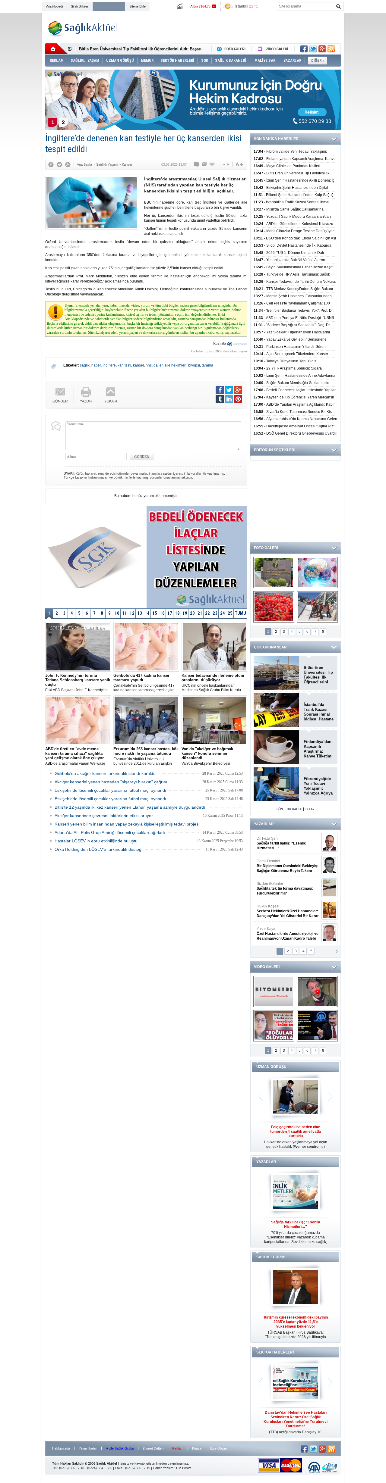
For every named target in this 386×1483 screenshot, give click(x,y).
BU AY (310, 809)
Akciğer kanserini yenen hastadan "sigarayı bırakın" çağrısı (111, 781)
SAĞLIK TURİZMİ (270, 1257)
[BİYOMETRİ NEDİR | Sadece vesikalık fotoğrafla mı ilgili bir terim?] (273, 991)
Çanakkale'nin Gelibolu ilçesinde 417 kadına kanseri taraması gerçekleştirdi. (144, 682)
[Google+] (68, 164)
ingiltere (109, 365)
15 (154, 613)
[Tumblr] (220, 399)
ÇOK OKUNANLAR (270, 647)
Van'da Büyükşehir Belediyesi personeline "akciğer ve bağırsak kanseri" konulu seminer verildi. (208, 756)
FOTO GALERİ (266, 548)
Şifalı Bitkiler (79, 6)
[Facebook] (51, 164)
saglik (85, 365)
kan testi (124, 365)
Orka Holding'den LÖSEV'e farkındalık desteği (98, 849)
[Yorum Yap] (196, 164)
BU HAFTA (294, 809)
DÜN (280, 809)
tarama (207, 365)
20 (192, 613)
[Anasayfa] (56, 48)
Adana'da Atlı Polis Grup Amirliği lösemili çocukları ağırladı (110, 832)
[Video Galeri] (273, 48)
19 (184, 613)
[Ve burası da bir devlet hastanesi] (273, 572)
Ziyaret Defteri (153, 1448)
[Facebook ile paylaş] (304, 48)
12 (132, 613)
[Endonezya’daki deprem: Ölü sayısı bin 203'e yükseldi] (317, 607)
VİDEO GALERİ (267, 967)
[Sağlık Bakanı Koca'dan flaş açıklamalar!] (317, 1025)
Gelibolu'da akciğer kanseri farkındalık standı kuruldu (105, 773)
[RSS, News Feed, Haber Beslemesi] (331, 48)
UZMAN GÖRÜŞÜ (271, 1067)
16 (162, 613)
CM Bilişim (183, 1468)
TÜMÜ (240, 613)
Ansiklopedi (54, 6)
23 (215, 613)
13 (139, 613)
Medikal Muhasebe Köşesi (287, 888)
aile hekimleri (175, 365)
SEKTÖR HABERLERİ (275, 1352)
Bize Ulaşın (218, 1448)
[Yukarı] (110, 395)
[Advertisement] (366, 106)
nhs (149, 365)
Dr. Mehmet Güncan (288, 843)
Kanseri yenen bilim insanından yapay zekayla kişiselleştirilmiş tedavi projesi (127, 824)
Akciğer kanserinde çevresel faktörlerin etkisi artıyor (104, 815)
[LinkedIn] (229, 399)
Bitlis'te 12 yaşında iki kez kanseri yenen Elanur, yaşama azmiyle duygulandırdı (130, 807)
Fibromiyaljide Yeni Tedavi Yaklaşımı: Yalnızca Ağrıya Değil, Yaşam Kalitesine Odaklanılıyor (318, 786)
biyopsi (194, 365)
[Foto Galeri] (232, 48)
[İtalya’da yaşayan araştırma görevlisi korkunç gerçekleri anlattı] (273, 1025)
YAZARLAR (264, 824)
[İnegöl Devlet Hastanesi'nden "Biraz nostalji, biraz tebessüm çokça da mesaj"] (317, 991)
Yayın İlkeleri (88, 1448)
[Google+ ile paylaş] (322, 48)
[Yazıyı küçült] (225, 164)
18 (177, 613)
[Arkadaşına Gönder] (204, 164)
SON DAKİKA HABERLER (276, 139)
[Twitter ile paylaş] (313, 48)
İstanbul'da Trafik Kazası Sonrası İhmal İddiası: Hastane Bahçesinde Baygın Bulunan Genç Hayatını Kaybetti (319, 712)
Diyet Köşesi (283, 908)
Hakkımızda (61, 1448)
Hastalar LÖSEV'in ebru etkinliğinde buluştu (96, 840)
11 (124, 613)
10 (117, 613)
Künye (196, 1448)
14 (147, 613)
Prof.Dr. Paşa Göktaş (281, 934)
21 (200, 613)
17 (169, 613)
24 (222, 613)
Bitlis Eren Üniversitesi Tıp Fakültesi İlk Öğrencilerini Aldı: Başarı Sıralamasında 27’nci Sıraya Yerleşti (318, 675)
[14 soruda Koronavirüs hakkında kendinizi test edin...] (317, 572)
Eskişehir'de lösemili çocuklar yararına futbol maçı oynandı (110, 790)
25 (230, 613)
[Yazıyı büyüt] (239, 164)
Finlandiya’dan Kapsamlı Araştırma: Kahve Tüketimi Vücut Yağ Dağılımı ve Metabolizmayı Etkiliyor (318, 749)
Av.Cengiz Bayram (283, 866)
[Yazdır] (212, 164)
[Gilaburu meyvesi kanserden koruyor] (273, 607)
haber (96, 365)
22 (207, 613)
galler (158, 365)
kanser (138, 365)
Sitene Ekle (137, 6)
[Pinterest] (238, 399)
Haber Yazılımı (163, 1468)
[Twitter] (59, 164)
